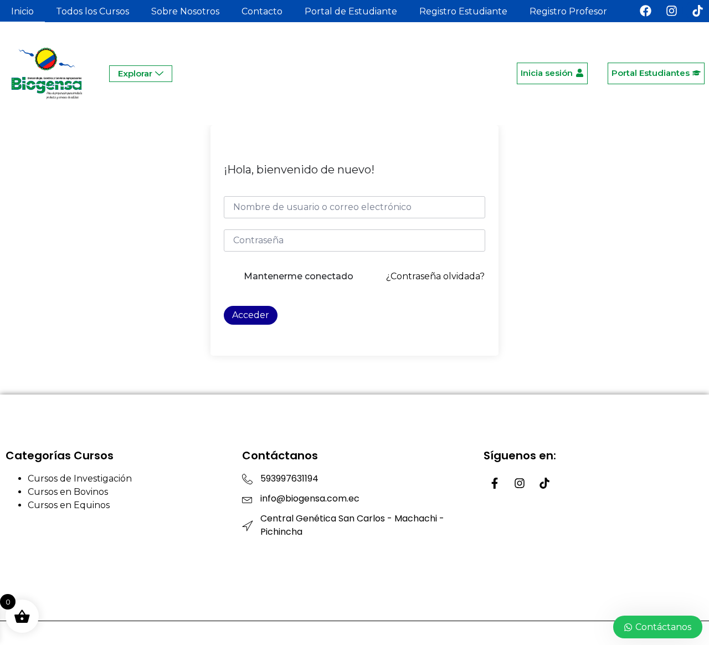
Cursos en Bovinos (68, 492)
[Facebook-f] (495, 483)
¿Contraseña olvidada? (435, 276)
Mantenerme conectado (298, 276)
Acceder (250, 315)
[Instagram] (519, 483)
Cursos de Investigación (80, 478)
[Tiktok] (544, 483)
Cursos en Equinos (69, 505)
